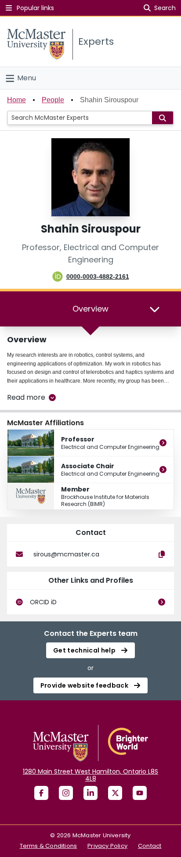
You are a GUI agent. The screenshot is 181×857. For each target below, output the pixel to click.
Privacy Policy (107, 846)
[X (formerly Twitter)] (115, 793)
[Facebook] (41, 793)
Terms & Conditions (48, 846)
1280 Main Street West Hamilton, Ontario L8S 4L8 (90, 775)
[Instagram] (66, 793)
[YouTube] (140, 793)
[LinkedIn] (90, 793)
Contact (149, 846)
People (53, 100)
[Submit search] (162, 117)
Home (16, 100)
